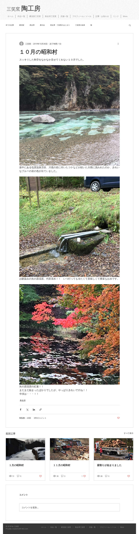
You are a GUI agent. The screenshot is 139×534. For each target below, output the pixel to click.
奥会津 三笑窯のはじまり (60, 25)
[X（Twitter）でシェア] (27, 409)
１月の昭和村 (16, 465)
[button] (130, 25)
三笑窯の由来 (80, 25)
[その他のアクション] (118, 43)
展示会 (42, 25)
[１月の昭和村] (25, 449)
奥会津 (32, 25)
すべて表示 (128, 433)
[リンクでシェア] (40, 409)
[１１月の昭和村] (69, 449)
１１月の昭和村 (61, 465)
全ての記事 (10, 25)
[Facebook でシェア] (20, 409)
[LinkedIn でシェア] (34, 409)
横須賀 (21, 25)
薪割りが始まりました (109, 465)
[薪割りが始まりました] (113, 449)
